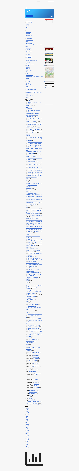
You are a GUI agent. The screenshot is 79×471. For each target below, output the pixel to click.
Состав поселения (28, 81)
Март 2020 (27, 433)
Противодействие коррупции (29, 70)
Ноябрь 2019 (27, 434)
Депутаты (27, 31)
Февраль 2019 (27, 438)
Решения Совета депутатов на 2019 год (33, 361)
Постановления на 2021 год (36, 358)
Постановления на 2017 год (36, 365)
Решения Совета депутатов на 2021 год (33, 391)
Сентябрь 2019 (27, 435)
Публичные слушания (28, 71)
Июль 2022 (27, 427)
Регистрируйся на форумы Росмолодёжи (32, 185)
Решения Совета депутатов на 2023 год (33, 390)
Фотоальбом (27, 93)
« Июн (45, 87)
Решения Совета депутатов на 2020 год (33, 360)
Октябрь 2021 (27, 430)
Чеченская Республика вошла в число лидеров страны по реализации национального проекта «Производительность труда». (34, 166)
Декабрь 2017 (27, 443)
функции (27, 79)
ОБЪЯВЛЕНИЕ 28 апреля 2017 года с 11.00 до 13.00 (33, 332)
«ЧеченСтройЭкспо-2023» (31, 251)
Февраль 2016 (27, 447)
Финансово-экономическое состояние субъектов (31, 91)
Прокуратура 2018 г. (33, 400)
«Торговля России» (30, 255)
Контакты (27, 46)
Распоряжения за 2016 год (36, 387)
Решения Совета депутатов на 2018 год (33, 393)
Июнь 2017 (27, 444)
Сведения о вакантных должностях (29, 75)
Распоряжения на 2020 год (36, 385)
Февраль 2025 (27, 412)
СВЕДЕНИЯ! (29, 298)
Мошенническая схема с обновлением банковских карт (34, 129)
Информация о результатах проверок (29, 40)
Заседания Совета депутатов (29, 35)
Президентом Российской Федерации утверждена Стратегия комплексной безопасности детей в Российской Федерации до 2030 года (34, 216)
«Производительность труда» (31, 153)
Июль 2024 (27, 416)
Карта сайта (27, 41)
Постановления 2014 (36, 382)
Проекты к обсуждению (28, 68)
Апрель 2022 (27, 428)
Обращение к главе (28, 54)
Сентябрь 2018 (27, 440)
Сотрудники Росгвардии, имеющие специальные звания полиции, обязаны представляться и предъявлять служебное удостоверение (34, 285)
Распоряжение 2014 (35, 369)
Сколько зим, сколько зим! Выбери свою (32, 161)
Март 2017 (27, 446)
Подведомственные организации (29, 58)
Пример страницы (28, 65)
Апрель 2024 (27, 417)
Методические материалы (28, 48)
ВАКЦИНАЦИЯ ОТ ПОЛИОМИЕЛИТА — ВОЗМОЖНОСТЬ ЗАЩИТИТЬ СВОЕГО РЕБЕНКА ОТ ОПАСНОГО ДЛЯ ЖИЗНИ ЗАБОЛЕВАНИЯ (34, 260)
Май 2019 (27, 436)
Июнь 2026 (27, 407)
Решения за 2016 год (31, 364)
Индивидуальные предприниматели (29, 36)
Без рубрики (29, 100)
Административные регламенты (29, 22)
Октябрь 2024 (27, 414)
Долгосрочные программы (28, 32)
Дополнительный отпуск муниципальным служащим (33, 329)
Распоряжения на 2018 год (36, 363)
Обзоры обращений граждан (29, 52)
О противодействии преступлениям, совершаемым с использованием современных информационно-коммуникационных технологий (34, 127)
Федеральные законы (28, 90)
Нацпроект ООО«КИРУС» (31, 159)
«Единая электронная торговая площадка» (32, 193)
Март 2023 (27, 422)
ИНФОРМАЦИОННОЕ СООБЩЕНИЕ (32, 305)
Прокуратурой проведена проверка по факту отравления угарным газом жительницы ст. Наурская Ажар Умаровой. (34, 404)
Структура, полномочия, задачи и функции (30, 87)
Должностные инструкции (28, 33)
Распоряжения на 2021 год (36, 357)
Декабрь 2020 (27, 432)
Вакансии (27, 27)
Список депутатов (27, 82)
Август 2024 (27, 415)
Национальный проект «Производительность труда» (33, 154)
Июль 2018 (27, 441)
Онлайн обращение (28, 55)
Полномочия (27, 59)
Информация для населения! (31, 117)
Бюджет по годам (27, 24)
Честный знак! (29, 173)
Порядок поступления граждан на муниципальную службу (32, 60)
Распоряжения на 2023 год (36, 353)
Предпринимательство (28, 62)
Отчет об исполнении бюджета (29, 56)
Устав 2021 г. (29, 356)
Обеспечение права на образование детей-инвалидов (33, 294)
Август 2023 (27, 420)
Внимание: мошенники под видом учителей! (32, 132)
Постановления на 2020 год (36, 359)
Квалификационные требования (29, 43)
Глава (26, 28)
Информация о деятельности (29, 38)
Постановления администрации (32, 371)
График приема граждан (28, 63)
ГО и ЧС (26, 30)
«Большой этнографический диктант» (32, 261)
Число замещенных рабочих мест (29, 95)
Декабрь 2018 (27, 439)
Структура (27, 85)
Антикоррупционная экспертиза (29, 23)
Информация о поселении (28, 39)
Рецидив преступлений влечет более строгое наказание (34, 290)
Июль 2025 (27, 409)
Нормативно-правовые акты (29, 49)
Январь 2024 (27, 419)
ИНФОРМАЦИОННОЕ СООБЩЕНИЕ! (32, 297)
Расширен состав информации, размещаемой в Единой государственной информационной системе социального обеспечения (34, 282)
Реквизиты (27, 73)
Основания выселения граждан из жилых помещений (33, 326)
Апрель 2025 (27, 411)
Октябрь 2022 (27, 425)
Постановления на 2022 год (36, 355)
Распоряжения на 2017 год (36, 366)
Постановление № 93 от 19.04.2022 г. (32, 266)
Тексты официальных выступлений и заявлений (31, 89)
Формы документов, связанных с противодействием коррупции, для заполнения (34, 92)
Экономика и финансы (28, 97)
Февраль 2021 (27, 431)
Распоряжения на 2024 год (36, 352)
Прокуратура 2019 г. (31, 399)
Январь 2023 (27, 423)
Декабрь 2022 (27, 424)
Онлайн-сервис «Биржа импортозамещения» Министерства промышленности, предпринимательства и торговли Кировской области (34, 265)
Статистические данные (28, 84)
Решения (29, 368)
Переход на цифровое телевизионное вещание (33, 304)
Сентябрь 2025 (27, 408)
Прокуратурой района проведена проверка (32, 339)
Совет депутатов (27, 78)
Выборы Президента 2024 (31, 189)
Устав (28, 367)
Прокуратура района (30, 398)
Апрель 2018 (27, 442)
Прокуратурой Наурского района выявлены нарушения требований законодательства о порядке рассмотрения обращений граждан (34, 401)
